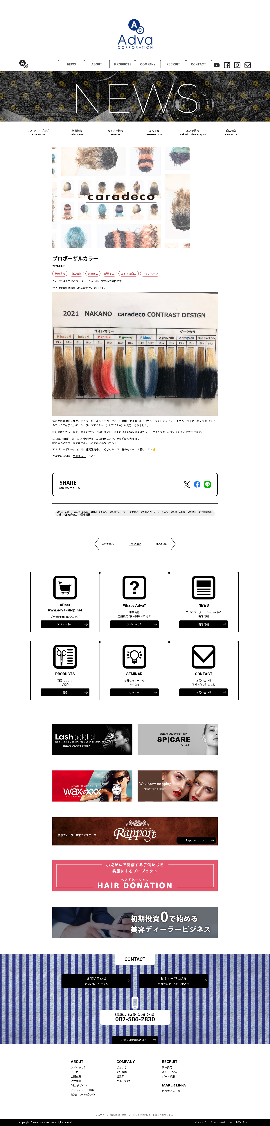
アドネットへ (65, 624)
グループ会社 (124, 1081)
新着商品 (109, 273)
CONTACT (198, 64)
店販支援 (76, 1076)
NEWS (71, 64)
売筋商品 (93, 273)
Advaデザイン (79, 1085)
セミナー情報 (115, 132)
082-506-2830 (135, 1019)
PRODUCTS (123, 64)
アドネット (79, 456)
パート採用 (168, 1076)
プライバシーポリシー (221, 1122)
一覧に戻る (135, 544)
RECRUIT (173, 64)
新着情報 (77, 132)
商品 (65, 692)
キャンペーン (150, 273)
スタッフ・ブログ (38, 132)
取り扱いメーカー (172, 1091)
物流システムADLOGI (83, 1094)
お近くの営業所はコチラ (135, 1040)
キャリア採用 (169, 1072)
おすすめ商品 (128, 273)
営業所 (120, 1076)
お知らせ (154, 132)
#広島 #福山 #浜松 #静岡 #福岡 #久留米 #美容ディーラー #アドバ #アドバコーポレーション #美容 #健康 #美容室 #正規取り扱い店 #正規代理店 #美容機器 (134, 513)
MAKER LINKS (174, 1085)
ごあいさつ (122, 1067)
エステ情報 (192, 132)
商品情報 (231, 132)
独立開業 (76, 1081)
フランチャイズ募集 (82, 1090)
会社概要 (121, 1072)
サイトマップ (199, 1122)
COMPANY (148, 64)
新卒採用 (167, 1067)
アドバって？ (134, 624)
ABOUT (96, 64)
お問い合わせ (203, 692)
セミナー (134, 692)
